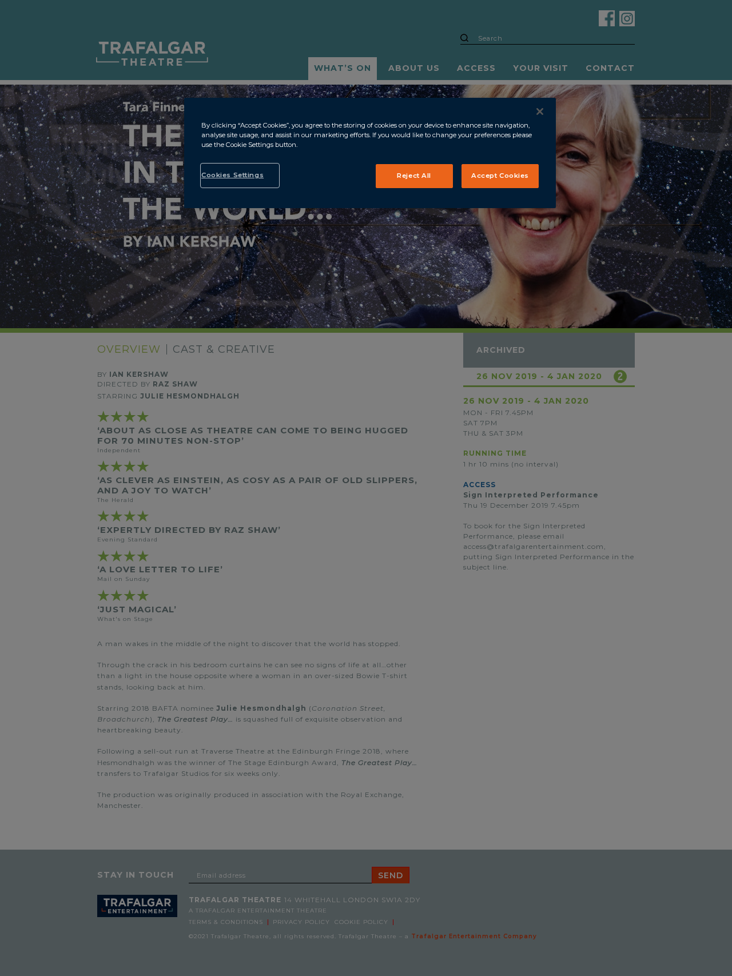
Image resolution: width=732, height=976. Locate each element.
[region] (370, 153)
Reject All (414, 176)
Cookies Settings (232, 175)
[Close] (539, 111)
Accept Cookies (500, 176)
